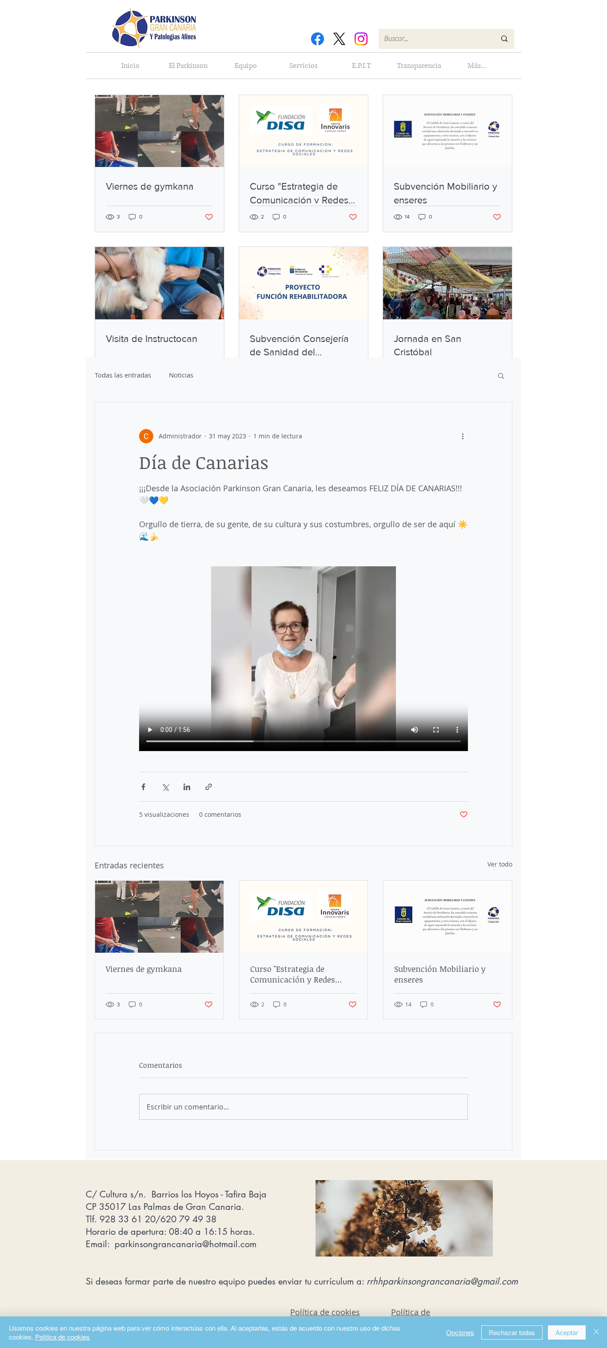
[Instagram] (361, 39)
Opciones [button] (460, 1332)
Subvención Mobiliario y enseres (440, 974)
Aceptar (566, 1332)
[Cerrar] (596, 1332)
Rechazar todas (512, 1332)
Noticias (181, 374)
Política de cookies (62, 1336)
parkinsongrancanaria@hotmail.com (185, 1244)
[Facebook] (317, 39)
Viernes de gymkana (144, 968)
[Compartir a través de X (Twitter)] (165, 787)
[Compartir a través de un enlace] (208, 787)
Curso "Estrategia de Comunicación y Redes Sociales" (292, 974)
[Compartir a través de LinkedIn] (187, 787)
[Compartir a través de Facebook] (143, 787)
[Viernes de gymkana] (159, 917)
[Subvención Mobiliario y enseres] (447, 917)
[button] (501, 375)
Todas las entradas (123, 374)
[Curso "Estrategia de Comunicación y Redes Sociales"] (304, 917)
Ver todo (499, 864)
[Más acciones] (462, 436)
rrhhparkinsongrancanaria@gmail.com (442, 1281)
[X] (339, 39)
